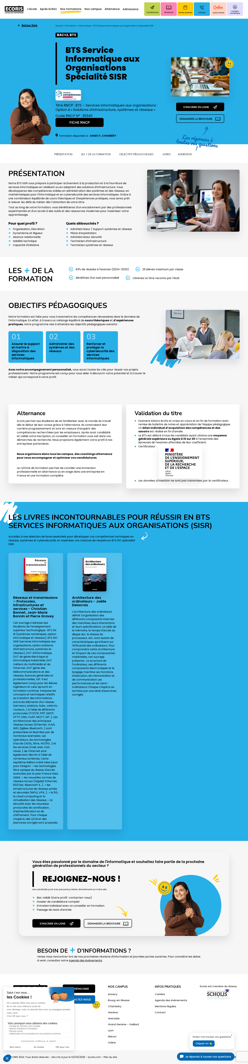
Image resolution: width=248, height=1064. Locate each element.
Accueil (59, 25)
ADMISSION (185, 154)
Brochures (168, 12)
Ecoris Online (218, 12)
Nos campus (93, 9)
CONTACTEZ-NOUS (79, 999)
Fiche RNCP (79, 122)
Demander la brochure (196, 119)
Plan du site (110, 1057)
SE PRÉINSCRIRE (79, 989)
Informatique (85, 25)
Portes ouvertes (185, 12)
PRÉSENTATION (63, 154)
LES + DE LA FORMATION (96, 154)
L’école (32, 9)
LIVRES (167, 154)
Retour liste (29, 25)
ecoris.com (94, 1057)
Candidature (152, 12)
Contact (202, 12)
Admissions (131, 9)
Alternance (112, 9)
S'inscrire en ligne (196, 107)
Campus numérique (235, 12)
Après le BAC (48, 9)
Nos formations (70, 9)
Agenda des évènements (85, 960)
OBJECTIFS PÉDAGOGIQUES (136, 154)
